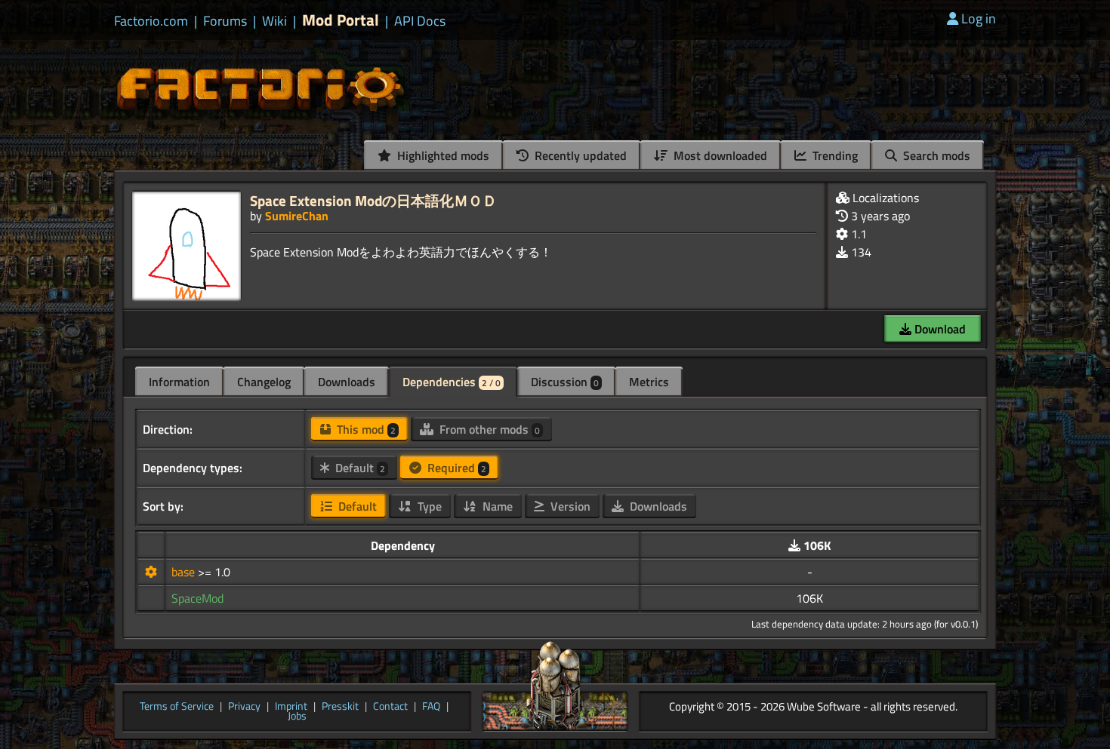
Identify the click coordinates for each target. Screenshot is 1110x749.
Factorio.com (151, 21)
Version (568, 506)
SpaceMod (197, 598)
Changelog (264, 382)
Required (455, 468)
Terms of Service (177, 706)
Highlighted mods (441, 155)
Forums (225, 21)
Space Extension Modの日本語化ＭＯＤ (373, 200)
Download (938, 329)
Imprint (291, 706)
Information (179, 382)
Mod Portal (340, 20)
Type (428, 506)
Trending (833, 155)
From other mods (488, 429)
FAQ (431, 706)
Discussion (565, 382)
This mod (365, 429)
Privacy (244, 706)
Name (496, 506)
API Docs (420, 21)
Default (358, 468)
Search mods (935, 155)
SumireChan (296, 216)
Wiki (274, 21)
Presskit (340, 706)
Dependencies (451, 382)
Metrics (649, 382)
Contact (390, 706)
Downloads (346, 382)
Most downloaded (719, 155)
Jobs (297, 716)
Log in (978, 18)
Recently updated (579, 155)
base (184, 572)
